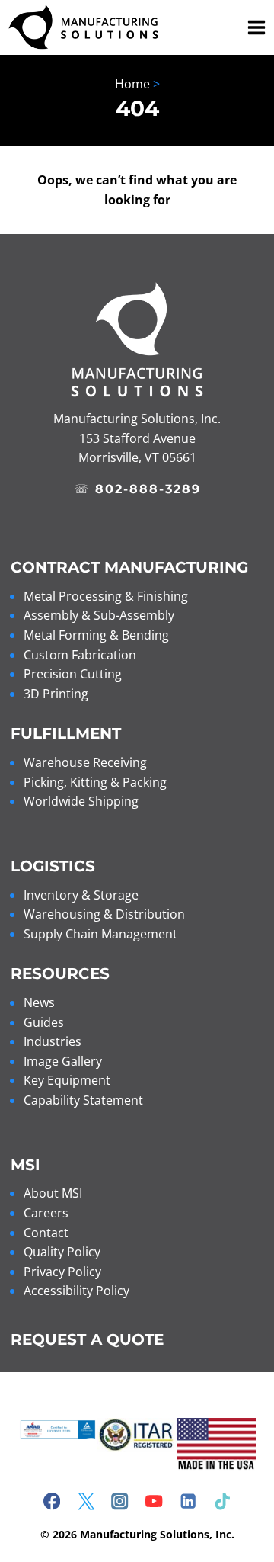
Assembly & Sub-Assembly (99, 615)
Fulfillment (66, 733)
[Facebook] (52, 1501)
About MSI (53, 1193)
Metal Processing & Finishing (106, 596)
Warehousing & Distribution (104, 914)
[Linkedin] (188, 1501)
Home (132, 83)
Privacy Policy (62, 1271)
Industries (52, 1041)
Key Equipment (67, 1080)
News (39, 1002)
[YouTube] (154, 1501)
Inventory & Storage (81, 895)
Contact (46, 1232)
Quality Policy (62, 1251)
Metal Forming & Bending (96, 635)
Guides (44, 1022)
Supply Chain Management (100, 933)
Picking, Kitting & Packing (95, 782)
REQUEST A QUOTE (87, 1339)
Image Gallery (63, 1061)
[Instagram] (120, 1501)
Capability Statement (83, 1100)
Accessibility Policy (76, 1290)
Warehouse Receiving (85, 762)
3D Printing (56, 693)
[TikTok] (223, 1501)
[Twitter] (85, 1501)
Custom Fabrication (80, 654)
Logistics (53, 866)
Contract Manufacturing (129, 567)
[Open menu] (254, 27)
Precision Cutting (73, 674)
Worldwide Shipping (81, 801)
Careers (46, 1212)
